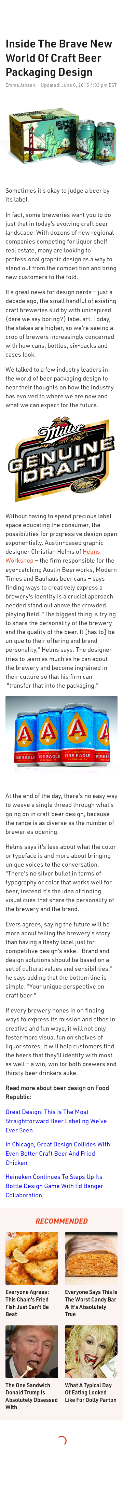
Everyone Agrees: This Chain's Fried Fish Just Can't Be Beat (27, 1303)
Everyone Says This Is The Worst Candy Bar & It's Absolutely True (91, 1303)
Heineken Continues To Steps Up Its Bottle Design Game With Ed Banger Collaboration (54, 1186)
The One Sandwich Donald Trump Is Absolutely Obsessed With (31, 1396)
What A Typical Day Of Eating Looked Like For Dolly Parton (91, 1392)
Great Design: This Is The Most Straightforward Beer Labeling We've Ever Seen (56, 1121)
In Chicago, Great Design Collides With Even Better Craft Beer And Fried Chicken (57, 1153)
